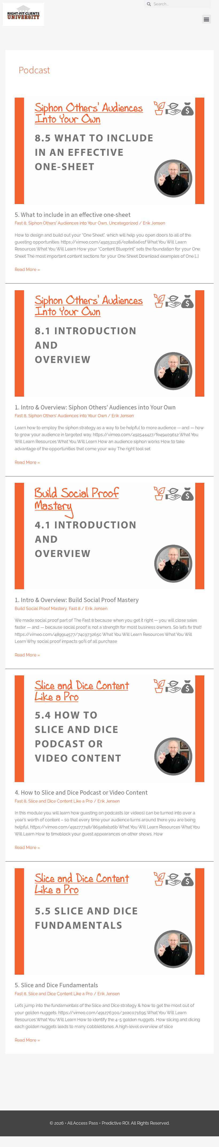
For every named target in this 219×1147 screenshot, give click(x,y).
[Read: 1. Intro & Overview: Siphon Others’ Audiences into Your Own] (109, 343)
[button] (206, 19)
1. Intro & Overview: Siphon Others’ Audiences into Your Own (95, 407)
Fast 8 (20, 223)
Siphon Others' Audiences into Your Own (67, 223)
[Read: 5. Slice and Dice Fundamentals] (109, 920)
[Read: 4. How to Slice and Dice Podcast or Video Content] (109, 728)
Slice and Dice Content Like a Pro (60, 801)
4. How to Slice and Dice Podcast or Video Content (81, 792)
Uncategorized (123, 223)
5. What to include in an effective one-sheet (73, 214)
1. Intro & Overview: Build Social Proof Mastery (77, 600)
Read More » (27, 269)
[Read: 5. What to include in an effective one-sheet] (109, 150)
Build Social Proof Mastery (41, 608)
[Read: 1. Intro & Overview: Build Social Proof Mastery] (109, 535)
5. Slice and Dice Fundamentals (56, 985)
